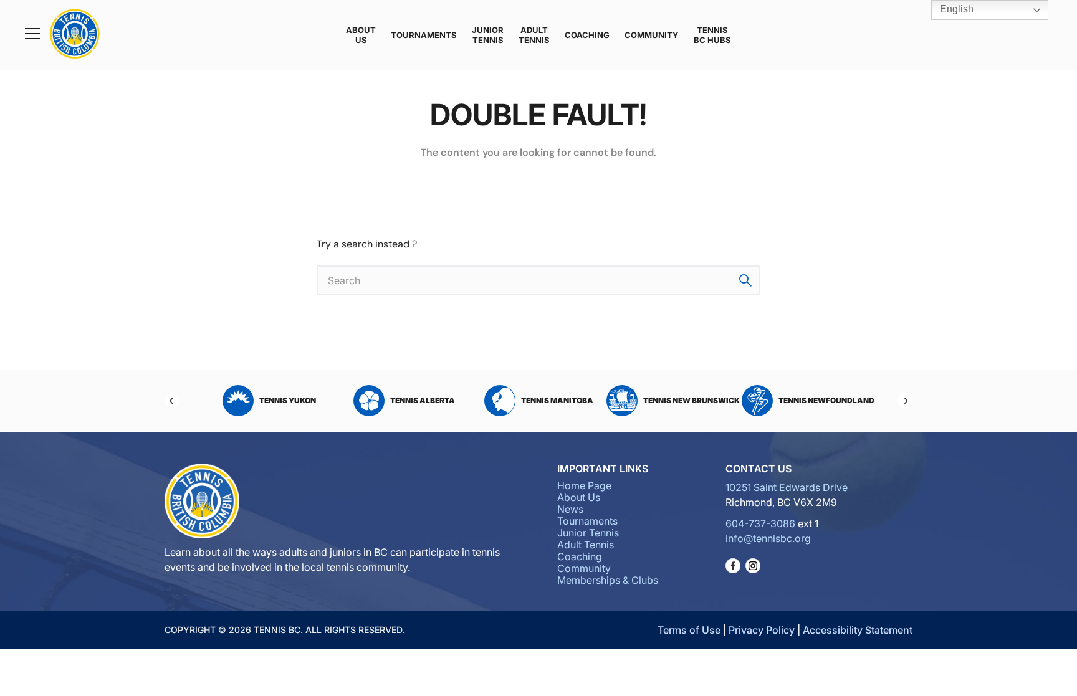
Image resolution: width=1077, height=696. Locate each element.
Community (652, 35)
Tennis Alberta (422, 400)
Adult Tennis (534, 35)
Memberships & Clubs (607, 580)
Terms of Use (689, 630)
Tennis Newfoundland (826, 400)
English (955, 9)
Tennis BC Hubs (712, 35)
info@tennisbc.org (768, 538)
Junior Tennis (488, 35)
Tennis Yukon (287, 400)
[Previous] (172, 400)
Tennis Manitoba (557, 400)
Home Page (584, 485)
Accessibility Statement (857, 630)
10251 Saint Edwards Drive (786, 487)
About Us (361, 35)
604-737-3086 (760, 523)
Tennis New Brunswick (691, 400)
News (570, 509)
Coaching (587, 35)
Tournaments (424, 35)
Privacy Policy (762, 630)
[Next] (904, 400)
